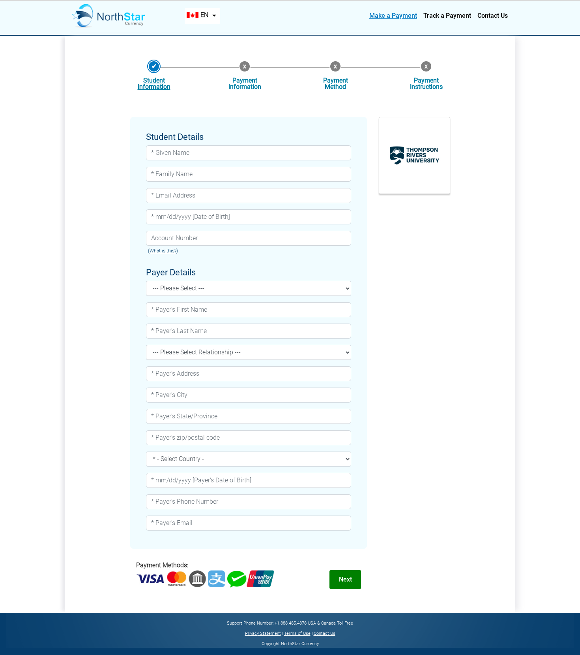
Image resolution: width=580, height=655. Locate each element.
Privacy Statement (263, 633)
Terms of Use (297, 633)
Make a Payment (393, 15)
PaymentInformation (244, 83)
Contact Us (492, 15)
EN (204, 15)
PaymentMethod (335, 83)
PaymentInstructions (426, 83)
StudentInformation (154, 83)
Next (345, 579)
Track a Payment (447, 15)
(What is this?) (163, 251)
